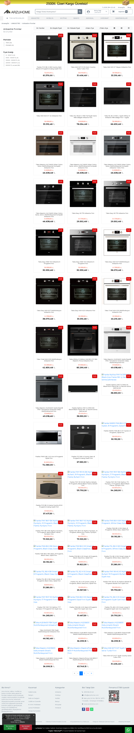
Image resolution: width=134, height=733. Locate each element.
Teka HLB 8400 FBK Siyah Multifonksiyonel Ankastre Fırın (49, 631)
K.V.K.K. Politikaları (34, 704)
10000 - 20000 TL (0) (13, 60)
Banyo (57, 701)
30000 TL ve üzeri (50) (13, 65)
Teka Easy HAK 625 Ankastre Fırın (83, 310)
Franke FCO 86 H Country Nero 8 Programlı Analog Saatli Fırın (83, 457)
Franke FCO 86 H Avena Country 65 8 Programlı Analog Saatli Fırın (49, 506)
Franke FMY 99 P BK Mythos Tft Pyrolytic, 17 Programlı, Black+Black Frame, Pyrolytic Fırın (117, 483)
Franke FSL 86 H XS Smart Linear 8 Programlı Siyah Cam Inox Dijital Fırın (117, 608)
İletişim (30, 695)
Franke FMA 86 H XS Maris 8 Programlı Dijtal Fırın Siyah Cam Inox (83, 608)
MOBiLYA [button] (49, 18)
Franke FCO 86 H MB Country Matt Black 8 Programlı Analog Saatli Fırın (49, 68)
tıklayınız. (22, 722)
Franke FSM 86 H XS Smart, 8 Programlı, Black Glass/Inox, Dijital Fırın (83, 557)
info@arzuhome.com (91, 695)
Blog (129, 7)
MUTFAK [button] (63, 18)
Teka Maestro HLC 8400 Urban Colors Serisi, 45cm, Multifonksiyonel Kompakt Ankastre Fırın (83, 166)
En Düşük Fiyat (56, 28)
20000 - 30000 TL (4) (13, 63)
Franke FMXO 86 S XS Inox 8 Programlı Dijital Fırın (49, 457)
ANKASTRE (15, 23)
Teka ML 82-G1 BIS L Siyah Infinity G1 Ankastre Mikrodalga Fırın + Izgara (117, 116)
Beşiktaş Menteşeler (124, 721)
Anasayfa (121, 7)
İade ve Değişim (33, 698)
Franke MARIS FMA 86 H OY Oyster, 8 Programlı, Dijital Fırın (117, 431)
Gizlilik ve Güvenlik (34, 701)
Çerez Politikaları (34, 708)
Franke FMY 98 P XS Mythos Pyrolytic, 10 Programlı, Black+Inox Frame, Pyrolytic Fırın (83, 532)
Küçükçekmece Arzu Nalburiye (80, 721)
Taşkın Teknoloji (55, 731)
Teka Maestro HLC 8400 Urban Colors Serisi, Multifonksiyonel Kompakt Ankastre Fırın (49, 166)
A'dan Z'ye (90, 28)
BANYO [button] (76, 18)
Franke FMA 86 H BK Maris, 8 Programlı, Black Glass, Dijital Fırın (49, 554)
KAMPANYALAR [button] (121, 18)
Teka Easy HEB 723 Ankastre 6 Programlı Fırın (49, 262)
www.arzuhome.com (91, 704)
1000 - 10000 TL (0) (12, 57)
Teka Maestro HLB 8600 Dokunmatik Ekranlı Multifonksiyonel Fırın (83, 633)
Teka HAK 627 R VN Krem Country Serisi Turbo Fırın (83, 68)
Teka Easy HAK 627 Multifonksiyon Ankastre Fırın (117, 262)
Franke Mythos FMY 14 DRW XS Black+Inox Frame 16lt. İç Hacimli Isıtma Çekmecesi (117, 386)
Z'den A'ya (104, 28)
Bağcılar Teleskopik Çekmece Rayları (104, 721)
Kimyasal (58, 704)
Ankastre (58, 692)
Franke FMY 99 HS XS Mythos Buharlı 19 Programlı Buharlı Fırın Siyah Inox (117, 582)
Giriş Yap (97, 11)
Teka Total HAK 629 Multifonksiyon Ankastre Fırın (117, 311)
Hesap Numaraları (34, 711)
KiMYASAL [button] (90, 18)
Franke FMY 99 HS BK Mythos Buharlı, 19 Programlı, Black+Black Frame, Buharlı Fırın (83, 483)
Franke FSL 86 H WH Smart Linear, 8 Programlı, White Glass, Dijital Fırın (117, 557)
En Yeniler (40, 28)
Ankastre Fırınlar (28, 23)
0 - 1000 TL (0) (10, 55)
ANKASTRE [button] (35, 18)
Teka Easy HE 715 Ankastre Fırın (83, 213)
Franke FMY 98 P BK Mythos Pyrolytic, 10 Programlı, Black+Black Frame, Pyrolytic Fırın (49, 532)
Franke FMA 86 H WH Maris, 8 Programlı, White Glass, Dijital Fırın (117, 529)
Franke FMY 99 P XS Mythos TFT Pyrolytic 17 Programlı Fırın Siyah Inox (49, 608)
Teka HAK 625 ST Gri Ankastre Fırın (49, 116)
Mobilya (57, 695)
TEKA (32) (9, 42)
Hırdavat (58, 708)
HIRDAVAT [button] (105, 18)
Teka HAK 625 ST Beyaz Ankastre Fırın (117, 67)
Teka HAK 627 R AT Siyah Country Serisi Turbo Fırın (117, 656)
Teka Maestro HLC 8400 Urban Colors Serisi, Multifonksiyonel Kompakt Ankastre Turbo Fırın (117, 166)
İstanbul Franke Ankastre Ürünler (56, 721)
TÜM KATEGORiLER (16, 18)
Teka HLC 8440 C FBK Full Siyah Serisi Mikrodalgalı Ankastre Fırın (83, 116)
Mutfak (57, 698)
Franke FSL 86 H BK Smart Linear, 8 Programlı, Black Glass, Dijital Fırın (49, 580)
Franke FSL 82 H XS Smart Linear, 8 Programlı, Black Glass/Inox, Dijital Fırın (83, 582)
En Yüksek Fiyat (74, 28)
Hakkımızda (32, 692)
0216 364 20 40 (89, 692)
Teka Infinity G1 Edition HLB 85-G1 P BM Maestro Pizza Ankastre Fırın (83, 360)
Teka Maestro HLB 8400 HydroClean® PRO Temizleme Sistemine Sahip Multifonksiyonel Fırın (117, 360)
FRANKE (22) (10, 45)
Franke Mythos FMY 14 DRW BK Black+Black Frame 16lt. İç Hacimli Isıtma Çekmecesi (83, 409)
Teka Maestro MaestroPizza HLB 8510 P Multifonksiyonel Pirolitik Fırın (83, 659)
